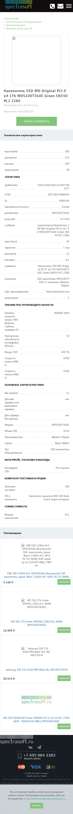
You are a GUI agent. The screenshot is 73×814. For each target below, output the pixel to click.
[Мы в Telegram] (41, 747)
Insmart (43, 776)
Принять (36, 805)
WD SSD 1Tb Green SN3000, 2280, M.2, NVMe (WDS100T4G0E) (36, 623)
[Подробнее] (64, 582)
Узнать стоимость (36, 121)
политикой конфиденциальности (45, 798)
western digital (30, 105)
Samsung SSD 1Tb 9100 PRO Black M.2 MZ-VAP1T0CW (37, 669)
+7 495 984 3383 (39, 755)
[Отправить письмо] (60, 6)
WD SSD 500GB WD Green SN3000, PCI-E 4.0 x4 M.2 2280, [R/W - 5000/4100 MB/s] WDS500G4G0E (36, 719)
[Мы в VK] (32, 747)
